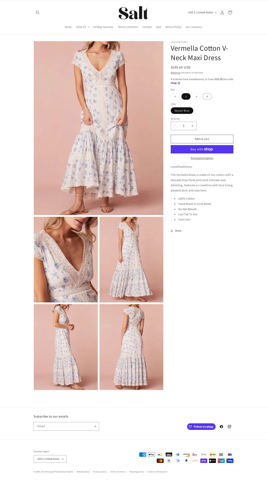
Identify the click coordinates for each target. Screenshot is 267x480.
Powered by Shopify (63, 471)
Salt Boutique (47, 471)
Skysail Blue (182, 110)
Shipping (175, 72)
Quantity (175, 118)
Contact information (157, 471)
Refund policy (83, 471)
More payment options (202, 158)
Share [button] (178, 230)
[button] (38, 13)
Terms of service (118, 471)
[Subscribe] (95, 426)
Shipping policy (136, 471)
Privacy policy (100, 471)
